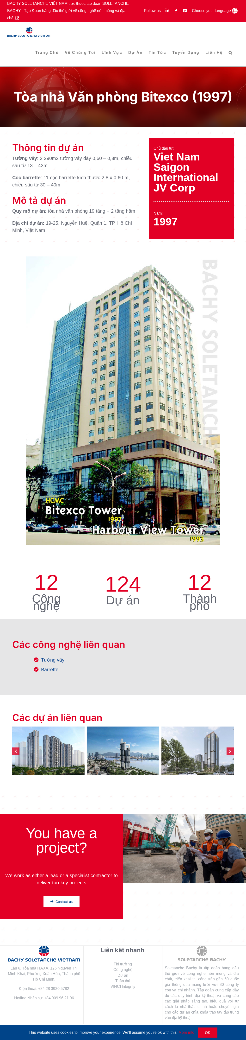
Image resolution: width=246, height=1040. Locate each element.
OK (207, 1032)
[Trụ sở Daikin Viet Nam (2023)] (123, 751)
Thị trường (123, 964)
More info (186, 1032)
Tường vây (52, 660)
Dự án (122, 975)
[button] (231, 52)
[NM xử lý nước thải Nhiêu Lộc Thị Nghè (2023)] (48, 751)
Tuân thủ (122, 981)
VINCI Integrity (123, 986)
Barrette (49, 669)
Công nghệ (122, 970)
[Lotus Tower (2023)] (197, 751)
